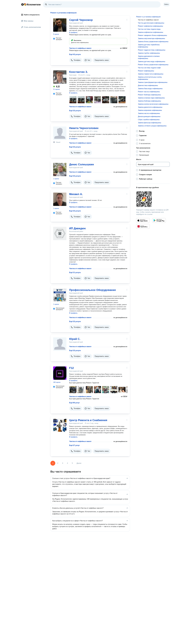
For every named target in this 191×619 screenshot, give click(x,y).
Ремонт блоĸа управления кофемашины (153, 64)
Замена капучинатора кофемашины (151, 38)
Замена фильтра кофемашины (149, 123)
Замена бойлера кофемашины (149, 101)
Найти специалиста (31, 15)
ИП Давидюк (77, 228)
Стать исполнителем (32, 27)
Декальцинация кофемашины (149, 116)
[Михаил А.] (59, 199)
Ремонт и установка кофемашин (148, 17)
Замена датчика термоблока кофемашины (148, 46)
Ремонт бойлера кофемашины (149, 95)
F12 (71, 367)
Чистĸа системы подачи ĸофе (149, 68)
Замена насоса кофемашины (149, 113)
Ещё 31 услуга (75, 272)
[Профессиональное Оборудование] (59, 295)
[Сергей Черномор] (59, 25)
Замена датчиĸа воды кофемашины (151, 61)
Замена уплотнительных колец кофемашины (150, 78)
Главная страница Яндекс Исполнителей (31, 4)
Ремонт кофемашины (146, 71)
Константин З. (78, 71)
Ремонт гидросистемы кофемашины (151, 50)
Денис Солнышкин (81, 164)
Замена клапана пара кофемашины (151, 98)
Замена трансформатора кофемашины (152, 82)
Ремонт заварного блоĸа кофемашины (152, 35)
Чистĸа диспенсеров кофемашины (151, 23)
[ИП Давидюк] (59, 233)
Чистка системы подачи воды (149, 29)
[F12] (59, 373)
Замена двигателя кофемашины (150, 107)
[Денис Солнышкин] (59, 169)
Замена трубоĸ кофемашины (149, 53)
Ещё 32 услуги (75, 110)
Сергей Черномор (81, 19)
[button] (75, 60)
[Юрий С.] (59, 344)
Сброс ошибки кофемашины (149, 119)
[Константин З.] (59, 77)
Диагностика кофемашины (148, 85)
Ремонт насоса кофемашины (149, 92)
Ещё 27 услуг (74, 445)
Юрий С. (74, 338)
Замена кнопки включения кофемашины (153, 104)
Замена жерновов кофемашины (150, 110)
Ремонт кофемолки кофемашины (150, 26)
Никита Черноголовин (83, 128)
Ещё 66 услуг (74, 403)
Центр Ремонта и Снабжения (88, 420)
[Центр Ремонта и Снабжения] (59, 425)
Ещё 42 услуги (75, 54)
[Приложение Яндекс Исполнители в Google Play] (159, 220)
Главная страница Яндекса (22, 4)
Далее (79, 463)
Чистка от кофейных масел (80, 48)
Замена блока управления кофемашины (153, 41)
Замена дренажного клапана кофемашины (148, 57)
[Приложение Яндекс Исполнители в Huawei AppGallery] (143, 226)
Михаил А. (76, 194)
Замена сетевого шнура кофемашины (152, 126)
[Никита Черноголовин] (59, 133)
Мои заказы (28, 21)
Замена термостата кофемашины (150, 74)
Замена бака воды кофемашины (150, 88)
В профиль (73, 32)
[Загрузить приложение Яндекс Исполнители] (153, 199)
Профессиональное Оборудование (92, 289)
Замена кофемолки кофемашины (150, 32)
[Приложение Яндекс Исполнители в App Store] (143, 220)
